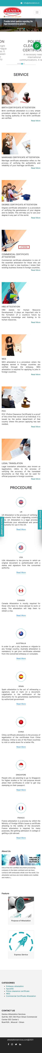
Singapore (21, 775)
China (21, 732)
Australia (21, 643)
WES (4, 359)
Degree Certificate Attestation (19, 204)
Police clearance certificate (17, 991)
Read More (35, 121)
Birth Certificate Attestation (18, 107)
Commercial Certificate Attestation (21, 996)
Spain (21, 686)
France (21, 818)
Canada (21, 600)
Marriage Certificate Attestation (21, 157)
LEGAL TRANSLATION (12, 463)
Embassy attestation (15, 986)
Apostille (10, 989)
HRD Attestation (11, 307)
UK (21, 512)
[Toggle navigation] (37, 12)
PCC (4, 411)
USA (21, 557)
